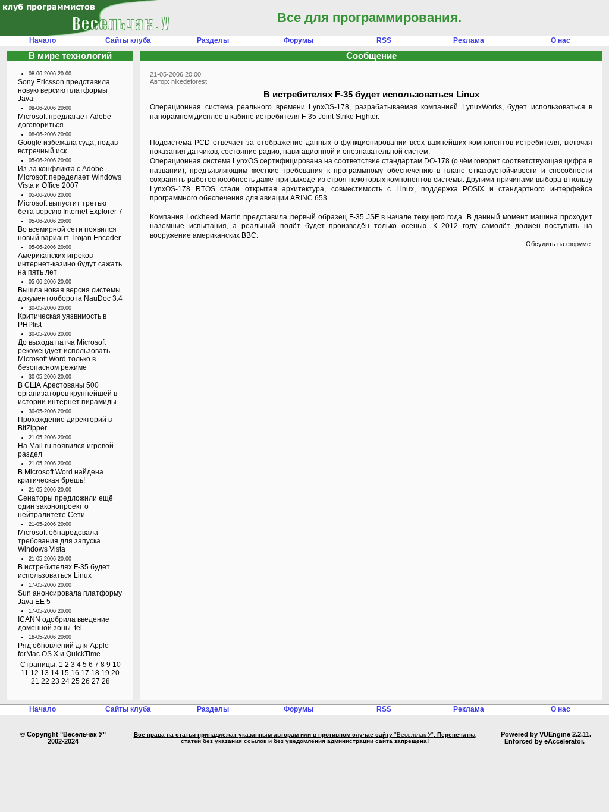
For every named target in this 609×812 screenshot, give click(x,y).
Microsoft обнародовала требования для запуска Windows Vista (59, 540)
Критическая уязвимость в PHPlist (62, 320)
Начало (42, 40)
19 (105, 673)
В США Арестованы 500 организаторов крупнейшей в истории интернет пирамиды (67, 393)
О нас (560, 40)
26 (85, 681)
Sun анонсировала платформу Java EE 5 (70, 597)
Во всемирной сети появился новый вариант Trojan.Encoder (69, 233)
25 (75, 681)
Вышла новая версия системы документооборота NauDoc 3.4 (70, 294)
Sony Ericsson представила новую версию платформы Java (64, 90)
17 (85, 673)
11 (25, 673)
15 (65, 673)
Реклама (468, 40)
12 (34, 673)
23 (55, 681)
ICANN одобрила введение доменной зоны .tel (63, 623)
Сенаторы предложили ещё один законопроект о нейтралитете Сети (65, 506)
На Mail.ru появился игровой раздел (66, 450)
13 (44, 673)
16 (75, 673)
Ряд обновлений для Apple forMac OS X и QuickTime (63, 649)
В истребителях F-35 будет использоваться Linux (64, 571)
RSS (383, 40)
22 (45, 681)
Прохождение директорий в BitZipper (65, 424)
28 (106, 681)
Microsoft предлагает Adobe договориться (64, 120)
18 (95, 673)
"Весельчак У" (414, 734)
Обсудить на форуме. (559, 243)
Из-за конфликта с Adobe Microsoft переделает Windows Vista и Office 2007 (69, 177)
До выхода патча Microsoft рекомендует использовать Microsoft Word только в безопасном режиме (64, 355)
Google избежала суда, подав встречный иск (68, 147)
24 (65, 681)
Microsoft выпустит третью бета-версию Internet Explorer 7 (70, 207)
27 (96, 681)
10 (116, 664)
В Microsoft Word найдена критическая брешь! (60, 476)
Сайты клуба (128, 40)
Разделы (213, 40)
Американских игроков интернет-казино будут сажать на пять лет (70, 263)
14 (55, 673)
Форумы (298, 40)
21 (35, 681)
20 (115, 673)
